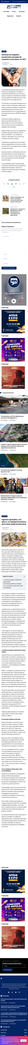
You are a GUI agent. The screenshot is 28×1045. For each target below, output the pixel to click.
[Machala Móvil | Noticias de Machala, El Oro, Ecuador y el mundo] (14, 6)
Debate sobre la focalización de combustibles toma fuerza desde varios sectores (13, 1006)
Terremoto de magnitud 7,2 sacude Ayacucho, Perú (11, 471)
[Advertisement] (14, 32)
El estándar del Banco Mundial (12, 584)
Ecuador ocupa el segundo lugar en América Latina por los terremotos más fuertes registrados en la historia (14, 446)
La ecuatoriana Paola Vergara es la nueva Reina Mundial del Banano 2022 (13, 1020)
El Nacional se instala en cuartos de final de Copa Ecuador (14, 999)
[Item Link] (14, 404)
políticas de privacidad (7, 1041)
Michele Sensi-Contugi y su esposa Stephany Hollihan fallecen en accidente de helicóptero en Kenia (14, 497)
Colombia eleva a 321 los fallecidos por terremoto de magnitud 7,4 (12, 417)
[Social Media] (9, 992)
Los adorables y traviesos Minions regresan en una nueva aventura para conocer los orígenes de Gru (14, 1013)
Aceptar (23, 1040)
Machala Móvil (5, 63)
